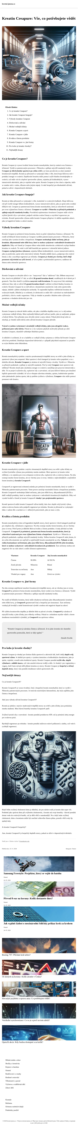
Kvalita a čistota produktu (19, 138)
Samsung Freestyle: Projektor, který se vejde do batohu (32, 873)
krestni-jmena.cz (8, 4)
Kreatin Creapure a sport (18, 130)
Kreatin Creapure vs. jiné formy (21, 142)
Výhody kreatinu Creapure (19, 119)
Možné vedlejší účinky (18, 127)
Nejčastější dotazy (16, 150)
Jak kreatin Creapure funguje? (20, 115)
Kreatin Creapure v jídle (18, 134)
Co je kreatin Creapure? (18, 111)
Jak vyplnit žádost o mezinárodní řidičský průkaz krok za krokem (38, 923)
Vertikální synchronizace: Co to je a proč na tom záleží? (26, 1020)
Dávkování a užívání (17, 123)
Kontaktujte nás (24, 841)
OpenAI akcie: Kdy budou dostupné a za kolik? (22, 1042)
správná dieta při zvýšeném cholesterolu (27, 812)
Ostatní (74, 848)
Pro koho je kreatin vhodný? (20, 146)
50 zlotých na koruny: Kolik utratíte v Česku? (22, 976)
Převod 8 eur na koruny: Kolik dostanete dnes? (28, 898)
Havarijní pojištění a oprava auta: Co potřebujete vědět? (26, 998)
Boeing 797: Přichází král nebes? (16, 955)
